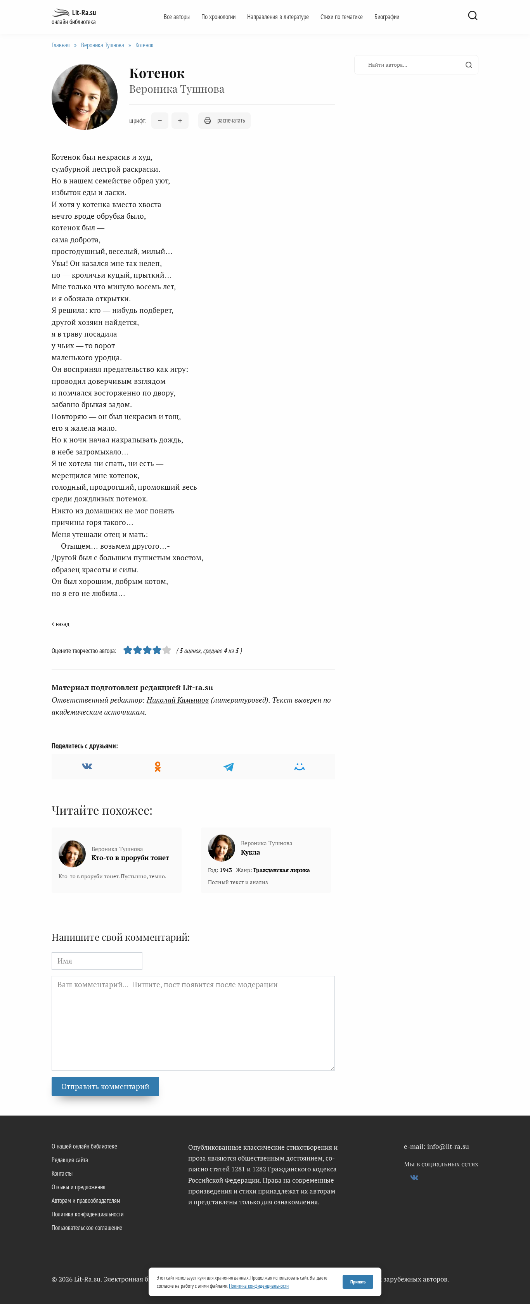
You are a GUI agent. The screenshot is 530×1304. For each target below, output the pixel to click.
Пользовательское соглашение (87, 1227)
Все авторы (177, 16)
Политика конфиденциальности (87, 1214)
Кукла (250, 852)
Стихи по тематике (341, 16)
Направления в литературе (278, 16)
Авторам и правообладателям (86, 1200)
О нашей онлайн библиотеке (84, 1146)
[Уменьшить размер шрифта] (159, 120)
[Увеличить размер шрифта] (180, 120)
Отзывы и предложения (79, 1187)
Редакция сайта (70, 1159)
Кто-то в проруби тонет (130, 857)
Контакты (62, 1173)
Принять (357, 1281)
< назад (60, 624)
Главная (61, 45)
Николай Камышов (178, 700)
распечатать (231, 120)
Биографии (386, 16)
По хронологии (218, 16)
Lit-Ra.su (84, 12)
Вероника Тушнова (102, 45)
